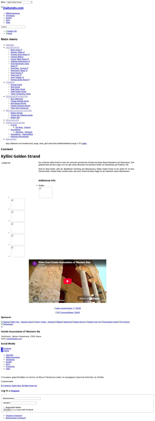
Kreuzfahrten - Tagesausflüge (22, 134)
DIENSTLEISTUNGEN (15, 122)
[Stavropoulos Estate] (109, 322)
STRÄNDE (10, 82)
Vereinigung (10, 15)
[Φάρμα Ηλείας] (78, 322)
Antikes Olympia (17, 113)
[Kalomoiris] (67, 322)
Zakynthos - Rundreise (24, 132)
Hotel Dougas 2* (17, 73)
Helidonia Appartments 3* (20, 61)
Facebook (7, 348)
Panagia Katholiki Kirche (20, 101)
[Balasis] (58, 322)
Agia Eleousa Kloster (18, 103)
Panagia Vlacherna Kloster (20, 106)
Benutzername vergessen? (16, 418)
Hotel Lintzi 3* (16, 75)
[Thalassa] (5, 322)
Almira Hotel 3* (16, 50)
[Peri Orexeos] (124, 322)
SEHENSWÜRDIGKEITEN (17, 96)
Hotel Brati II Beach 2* (19, 70)
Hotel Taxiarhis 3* (17, 77)
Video (8, 22)
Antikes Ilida (15, 117)
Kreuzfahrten (15, 130)
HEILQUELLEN (12, 120)
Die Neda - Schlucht (23, 127)
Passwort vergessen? (14, 415)
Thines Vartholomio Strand (21, 94)
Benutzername (8, 398)
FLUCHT (14, 125)
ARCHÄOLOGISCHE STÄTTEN (19, 110)
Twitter (6, 351)
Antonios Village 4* (18, 52)
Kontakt (9, 18)
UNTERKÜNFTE (12, 47)
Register (15, 390)
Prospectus (10, 366)
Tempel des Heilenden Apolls (22, 115)
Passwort (6, 403)
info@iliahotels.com (14, 339)
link (85, 143)
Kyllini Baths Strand (18, 89)
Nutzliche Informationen (20, 136)
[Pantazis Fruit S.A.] (93, 322)
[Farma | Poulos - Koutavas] (44, 322)
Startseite (10, 44)
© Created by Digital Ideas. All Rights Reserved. (19, 386)
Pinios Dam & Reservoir (20, 108)
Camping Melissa (17, 57)
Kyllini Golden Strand (18, 91)
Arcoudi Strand (16, 85)
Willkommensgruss (13, 13)
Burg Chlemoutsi (17, 99)
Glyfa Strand (15, 87)
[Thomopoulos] (7, 324)
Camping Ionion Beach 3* (20, 54)
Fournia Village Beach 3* (20, 59)
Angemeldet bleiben (13, 407)
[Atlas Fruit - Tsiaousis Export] (21, 322)
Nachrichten (11, 139)
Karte (8, 20)
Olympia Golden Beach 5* (20, 80)
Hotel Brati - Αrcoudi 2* (19, 68)
